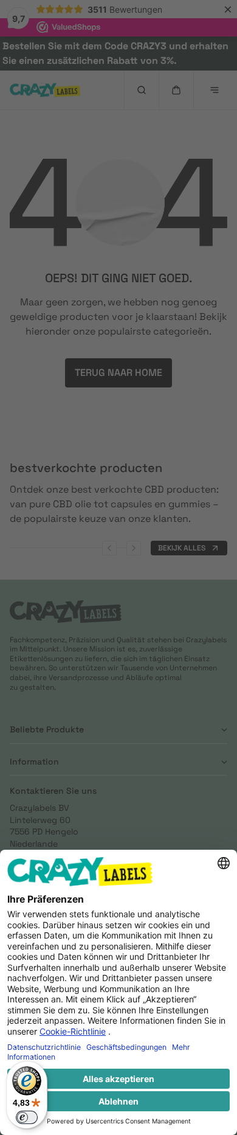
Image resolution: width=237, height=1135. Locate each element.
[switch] (27, 1117)
